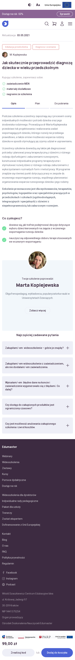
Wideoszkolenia (10, 462)
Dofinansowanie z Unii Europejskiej (21, 524)
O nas (5, 545)
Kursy (5, 474)
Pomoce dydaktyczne (14, 480)
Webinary (7, 456)
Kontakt (6, 533)
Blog (4, 539)
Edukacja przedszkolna (16, 47)
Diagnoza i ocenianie (46, 47)
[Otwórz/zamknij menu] (70, 24)
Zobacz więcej (37, 310)
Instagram (12, 578)
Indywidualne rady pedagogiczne (20, 501)
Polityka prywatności (13, 557)
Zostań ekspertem (12, 518)
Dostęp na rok (9, 486)
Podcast (10, 584)
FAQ (4, 551)
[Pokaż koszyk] (54, 23)
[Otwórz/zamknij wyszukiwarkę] (46, 23)
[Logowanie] (62, 23)
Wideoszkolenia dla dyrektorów (19, 495)
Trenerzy (7, 512)
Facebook (11, 572)
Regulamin (8, 563)
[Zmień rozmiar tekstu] (38, 4)
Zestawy (7, 468)
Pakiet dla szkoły (11, 507)
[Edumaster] (5, 24)
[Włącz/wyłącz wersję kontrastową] (29, 4)
